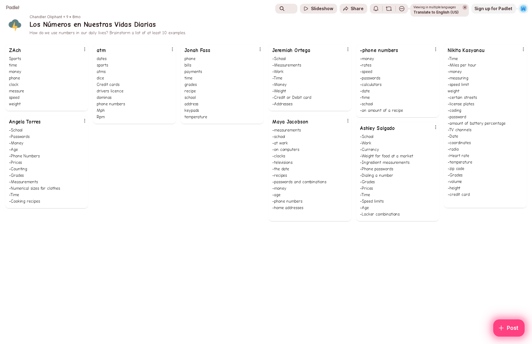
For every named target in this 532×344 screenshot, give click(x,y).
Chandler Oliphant (46, 17)
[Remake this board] (389, 9)
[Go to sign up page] (523, 9)
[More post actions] (84, 49)
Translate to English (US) (436, 12)
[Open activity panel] (376, 9)
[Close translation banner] (464, 7)
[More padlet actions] (402, 9)
